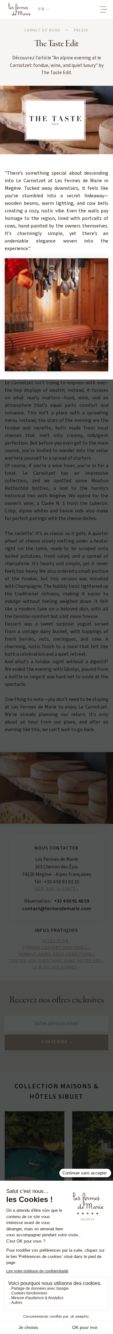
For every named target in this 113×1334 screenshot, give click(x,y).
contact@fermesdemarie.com (56, 908)
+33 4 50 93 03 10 (61, 881)
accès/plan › (56, 941)
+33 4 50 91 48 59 (71, 901)
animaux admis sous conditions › (56, 954)
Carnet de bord (42, 30)
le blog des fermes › (56, 967)
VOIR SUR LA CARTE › (57, 889)
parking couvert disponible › (56, 947)
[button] (44, 9)
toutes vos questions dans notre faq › (56, 961)
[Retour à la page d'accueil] (19, 9)
